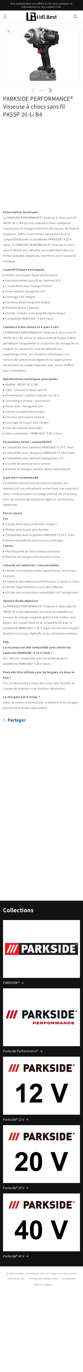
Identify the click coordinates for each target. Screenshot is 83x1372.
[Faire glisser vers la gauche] (32, 90)
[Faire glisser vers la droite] (50, 90)
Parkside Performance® (20, 1051)
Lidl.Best (19, 1273)
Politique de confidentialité (43, 1278)
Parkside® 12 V (13, 1119)
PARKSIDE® (11, 982)
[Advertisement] (41, 162)
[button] (5, 16)
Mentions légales (43, 1284)
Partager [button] (17, 720)
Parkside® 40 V (13, 1256)
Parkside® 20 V (13, 1188)
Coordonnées (69, 1278)
